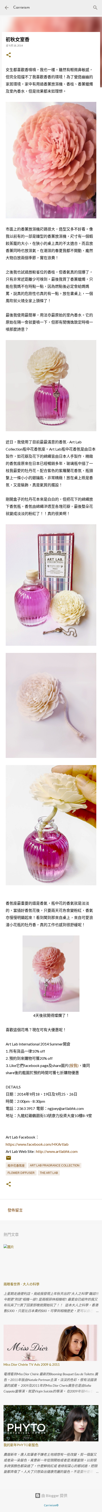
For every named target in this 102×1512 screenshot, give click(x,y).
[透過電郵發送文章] (8, 1159)
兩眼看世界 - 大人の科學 (21, 1284)
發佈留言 (15, 1210)
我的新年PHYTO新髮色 (21, 1445)
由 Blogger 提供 (54, 1495)
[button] (8, 55)
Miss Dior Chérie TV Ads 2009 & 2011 (32, 1364)
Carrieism (21, 8)
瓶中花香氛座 (16, 1165)
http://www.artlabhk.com (57, 1151)
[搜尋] (95, 7)
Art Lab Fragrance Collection (54, 1165)
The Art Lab (49, 1173)
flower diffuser (21, 1173)
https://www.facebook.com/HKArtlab (37, 1144)
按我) (74, 1065)
